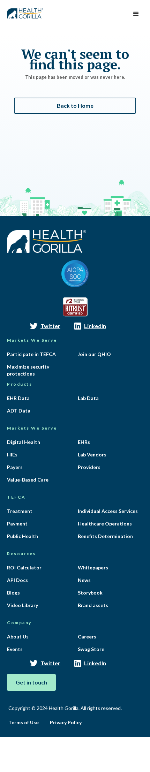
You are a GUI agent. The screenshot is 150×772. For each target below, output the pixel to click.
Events (15, 649)
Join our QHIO (94, 354)
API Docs (17, 580)
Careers (87, 636)
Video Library (22, 605)
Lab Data (88, 398)
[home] (23, 10)
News (84, 580)
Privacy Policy (66, 722)
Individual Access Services (108, 511)
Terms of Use (23, 722)
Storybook (90, 593)
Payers (15, 467)
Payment (17, 524)
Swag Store (91, 649)
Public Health (22, 536)
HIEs (12, 454)
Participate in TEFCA (31, 354)
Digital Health (23, 442)
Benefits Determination (105, 536)
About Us (18, 636)
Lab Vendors (92, 454)
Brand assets (93, 605)
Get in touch (31, 682)
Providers (89, 467)
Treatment (19, 511)
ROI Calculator (24, 567)
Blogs (13, 593)
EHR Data (18, 398)
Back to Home (75, 105)
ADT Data (18, 411)
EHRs (84, 442)
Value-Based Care (27, 480)
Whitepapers (93, 567)
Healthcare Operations (105, 524)
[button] (136, 13)
